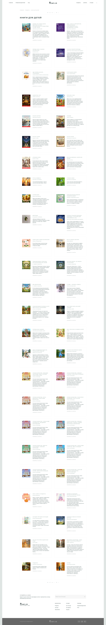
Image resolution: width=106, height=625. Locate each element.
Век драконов (37, 284)
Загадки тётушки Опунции (40, 516)
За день (67, 609)
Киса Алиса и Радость (39, 493)
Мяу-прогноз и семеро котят (75, 329)
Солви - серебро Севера (74, 284)
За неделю (68, 607)
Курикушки (36, 194)
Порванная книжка (38, 329)
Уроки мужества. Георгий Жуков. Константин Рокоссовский (74, 471)
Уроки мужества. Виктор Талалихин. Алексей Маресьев (40, 446)
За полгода (68, 605)
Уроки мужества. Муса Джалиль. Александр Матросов (39, 398)
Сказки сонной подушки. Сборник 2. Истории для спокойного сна (74, 216)
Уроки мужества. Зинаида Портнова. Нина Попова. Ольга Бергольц (40, 374)
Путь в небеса (37, 178)
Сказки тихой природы (73, 49)
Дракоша (35, 215)
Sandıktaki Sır (37, 95)
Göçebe (69, 115)
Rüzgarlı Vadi (71, 95)
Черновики (57, 609)
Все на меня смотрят (73, 239)
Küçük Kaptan (37, 115)
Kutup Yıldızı (36, 136)
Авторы (85, 2)
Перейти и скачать (37, 40)
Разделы (78, 2)
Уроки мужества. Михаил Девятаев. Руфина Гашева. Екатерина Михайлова (74, 422)
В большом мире (72, 72)
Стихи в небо (70, 178)
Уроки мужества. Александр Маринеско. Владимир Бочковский (41, 422)
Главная (11, 2)
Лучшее (91, 2)
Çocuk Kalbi (70, 136)
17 (56, 12)
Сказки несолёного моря (74, 350)
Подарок (35, 562)
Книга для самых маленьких (41, 239)
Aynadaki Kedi (37, 157)
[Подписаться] (84, 597)
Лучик (68, 562)
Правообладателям (20, 2)
